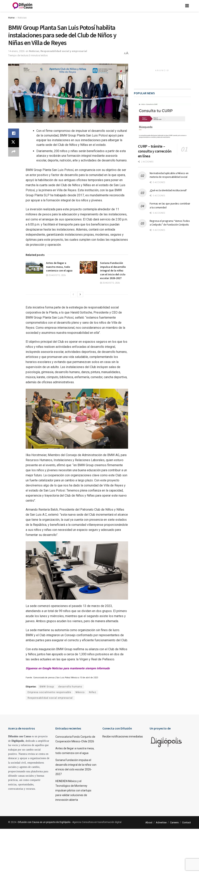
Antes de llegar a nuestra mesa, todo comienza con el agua (59, 266)
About (148, 822)
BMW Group (47, 686)
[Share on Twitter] (13, 142)
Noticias (22, 17)
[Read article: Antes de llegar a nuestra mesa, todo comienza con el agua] (34, 267)
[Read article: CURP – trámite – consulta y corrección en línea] (164, 122)
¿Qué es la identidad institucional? (168, 190)
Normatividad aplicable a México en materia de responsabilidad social (169, 175)
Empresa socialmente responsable (49, 692)
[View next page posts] (80, 294)
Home (11, 17)
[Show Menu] (187, 6)
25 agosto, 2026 (57, 275)
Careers (174, 822)
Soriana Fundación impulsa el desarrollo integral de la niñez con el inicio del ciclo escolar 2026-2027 (113, 270)
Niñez (92, 692)
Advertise (161, 822)
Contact (186, 822)
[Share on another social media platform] (13, 152)
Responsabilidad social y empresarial (63, 51)
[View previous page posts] (73, 294)
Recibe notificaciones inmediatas (122, 736)
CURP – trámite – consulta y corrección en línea (155, 151)
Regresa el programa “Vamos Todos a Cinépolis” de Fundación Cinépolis (170, 222)
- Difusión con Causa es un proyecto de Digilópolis (44, 822)
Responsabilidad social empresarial (50, 698)
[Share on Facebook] (13, 133)
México (80, 692)
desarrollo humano (70, 686)
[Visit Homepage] (22, 6)
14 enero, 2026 (16, 51)
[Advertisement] (163, 42)
